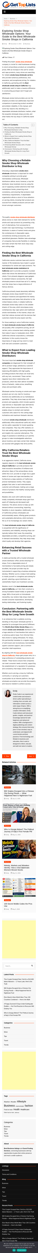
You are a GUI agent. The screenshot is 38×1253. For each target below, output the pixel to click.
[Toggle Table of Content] (32, 125)
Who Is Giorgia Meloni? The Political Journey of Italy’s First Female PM (18, 1014)
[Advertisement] (19, 939)
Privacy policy (22, 1250)
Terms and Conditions (9, 1174)
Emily (5, 44)
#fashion (7, 1102)
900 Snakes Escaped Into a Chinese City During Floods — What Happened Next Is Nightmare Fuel (19, 793)
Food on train (8, 1109)
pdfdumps (17, 1112)
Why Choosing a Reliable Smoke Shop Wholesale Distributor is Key (16, 129)
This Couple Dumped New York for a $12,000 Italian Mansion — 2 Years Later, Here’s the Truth (19, 981)
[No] (36, 1247)
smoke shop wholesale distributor (22, 217)
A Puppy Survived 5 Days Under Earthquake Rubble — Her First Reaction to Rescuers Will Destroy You (19, 1006)
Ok (14, 1250)
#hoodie (13, 1102)
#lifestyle (21, 1101)
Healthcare (24, 1109)
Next (30, 756)
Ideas (6, 1032)
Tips (5, 1036)
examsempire (20, 1106)
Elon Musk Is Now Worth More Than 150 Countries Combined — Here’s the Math (17, 998)
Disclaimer (5, 1170)
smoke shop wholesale (23, 62)
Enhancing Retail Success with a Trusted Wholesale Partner (18, 146)
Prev (7, 756)
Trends (6, 1045)
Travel (6, 1040)
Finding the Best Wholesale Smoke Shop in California (18, 133)
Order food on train (9, 1112)
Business (27, 44)
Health (16, 1109)
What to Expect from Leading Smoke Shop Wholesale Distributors (18, 137)
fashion (29, 1105)
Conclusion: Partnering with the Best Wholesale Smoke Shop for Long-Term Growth (17, 151)
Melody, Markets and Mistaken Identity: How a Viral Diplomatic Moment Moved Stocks (17, 867)
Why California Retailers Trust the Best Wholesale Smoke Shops (17, 141)
